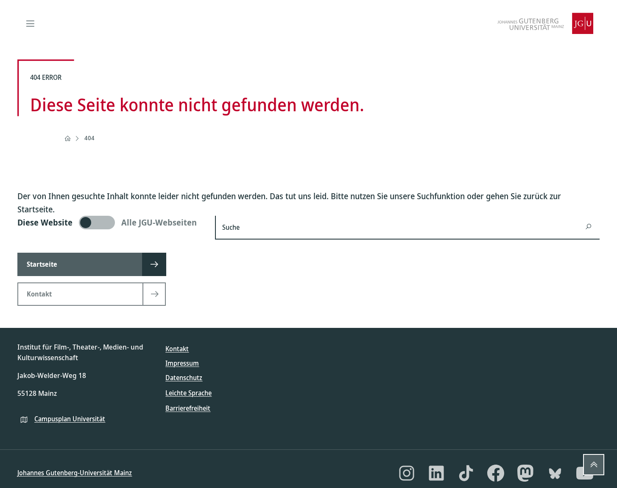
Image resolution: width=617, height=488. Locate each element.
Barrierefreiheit (187, 408)
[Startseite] (67, 138)
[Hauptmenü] (30, 23)
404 (89, 138)
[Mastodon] (525, 473)
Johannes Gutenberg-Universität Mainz (74, 472)
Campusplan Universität (69, 418)
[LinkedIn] (436, 473)
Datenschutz (183, 377)
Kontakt (177, 348)
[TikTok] (466, 473)
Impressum (182, 363)
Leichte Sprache (188, 393)
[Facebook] (495, 473)
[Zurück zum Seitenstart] (593, 464)
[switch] (111, 222)
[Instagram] (406, 473)
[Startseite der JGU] (545, 23)
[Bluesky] (555, 473)
